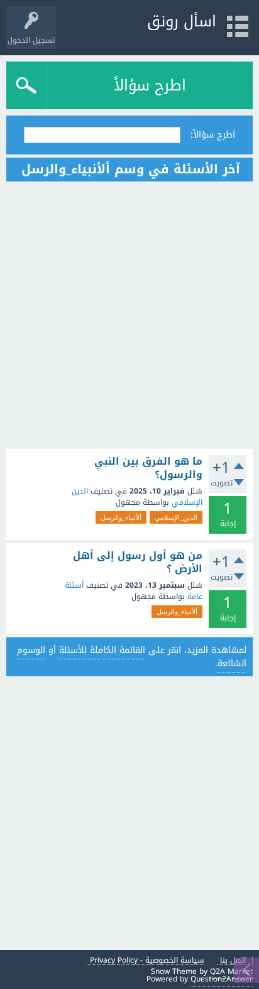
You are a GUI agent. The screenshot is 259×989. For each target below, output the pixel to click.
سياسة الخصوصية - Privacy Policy (147, 960)
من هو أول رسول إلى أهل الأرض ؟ (137, 562)
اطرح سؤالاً (150, 85)
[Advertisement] (129, 315)
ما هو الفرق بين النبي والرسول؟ (148, 468)
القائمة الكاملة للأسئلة (102, 650)
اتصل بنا (233, 960)
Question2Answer (221, 979)
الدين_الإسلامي (176, 517)
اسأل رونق (181, 21)
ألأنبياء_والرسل (121, 517)
